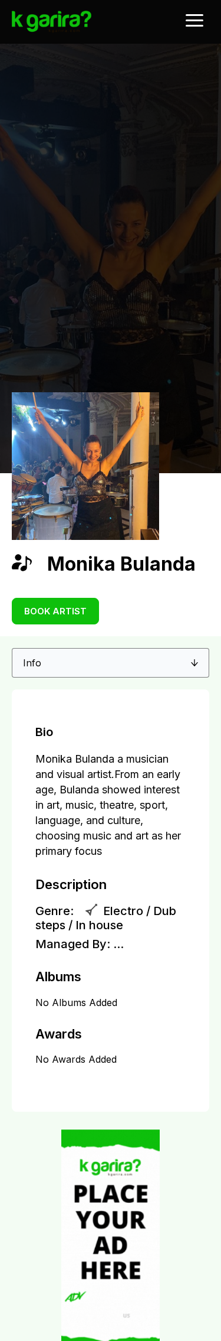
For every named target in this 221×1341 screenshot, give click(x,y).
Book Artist (55, 611)
